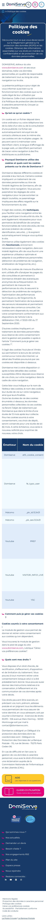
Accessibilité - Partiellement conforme (20, 908)
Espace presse (13, 865)
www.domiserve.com (12, 67)
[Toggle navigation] (3, 5)
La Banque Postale (26, 918)
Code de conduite (10, 911)
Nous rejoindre (13, 871)
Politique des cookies (12, 904)
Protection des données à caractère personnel (23, 901)
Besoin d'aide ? (13, 849)
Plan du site (12, 860)
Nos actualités (13, 837)
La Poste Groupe (9, 918)
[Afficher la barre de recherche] (28, 5)
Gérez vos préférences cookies (16, 906)
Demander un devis (16, 843)
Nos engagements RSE (17, 854)
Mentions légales (10, 899)
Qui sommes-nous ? (16, 832)
